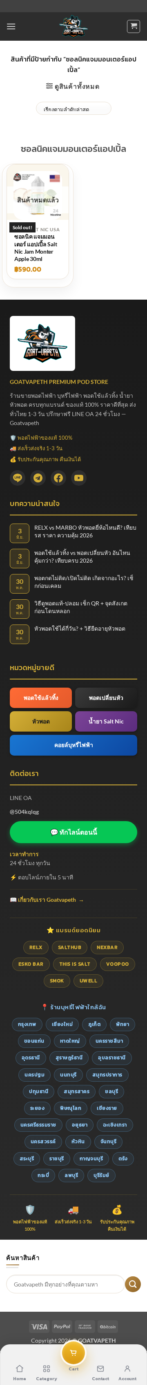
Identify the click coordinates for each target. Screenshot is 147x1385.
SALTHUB (70, 947)
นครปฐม (34, 1074)
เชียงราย (107, 1108)
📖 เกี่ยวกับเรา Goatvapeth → (47, 899)
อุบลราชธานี (112, 1057)
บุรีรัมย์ (101, 1175)
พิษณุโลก (70, 1108)
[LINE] (17, 478)
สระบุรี (27, 1158)
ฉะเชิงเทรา (115, 1125)
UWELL (89, 980)
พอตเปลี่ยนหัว (106, 697)
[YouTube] (79, 478)
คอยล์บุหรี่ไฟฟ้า (73, 744)
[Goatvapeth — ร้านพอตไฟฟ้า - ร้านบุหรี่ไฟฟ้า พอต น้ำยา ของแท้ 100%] (73, 26)
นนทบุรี (68, 1074)
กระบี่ (43, 1175)
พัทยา (122, 1024)
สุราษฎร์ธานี (69, 1057)
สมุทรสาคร (76, 1091)
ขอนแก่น (34, 1041)
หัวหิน (78, 1141)
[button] (11, 26)
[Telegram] (38, 478)
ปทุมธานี (38, 1091)
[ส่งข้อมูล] (133, 1284)
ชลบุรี (111, 1091)
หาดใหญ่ (70, 1041)
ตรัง (123, 1158)
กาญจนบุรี (91, 1158)
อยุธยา (80, 1125)
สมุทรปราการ (107, 1074)
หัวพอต (41, 721)
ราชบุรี (56, 1158)
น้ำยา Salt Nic (106, 721)
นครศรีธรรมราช (38, 1125)
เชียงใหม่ (62, 1024)
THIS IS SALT (75, 964)
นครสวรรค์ (43, 1141)
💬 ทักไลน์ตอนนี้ (73, 832)
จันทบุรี (108, 1141)
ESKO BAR (31, 964)
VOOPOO (117, 964)
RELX (35, 947)
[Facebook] (58, 478)
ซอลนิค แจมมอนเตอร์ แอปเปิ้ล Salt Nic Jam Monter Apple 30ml (35, 247)
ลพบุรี (71, 1175)
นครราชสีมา (109, 1041)
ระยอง (37, 1108)
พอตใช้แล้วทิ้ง (41, 697)
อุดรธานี (31, 1057)
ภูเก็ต (94, 1024)
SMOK (57, 980)
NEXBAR (107, 947)
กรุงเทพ (27, 1024)
